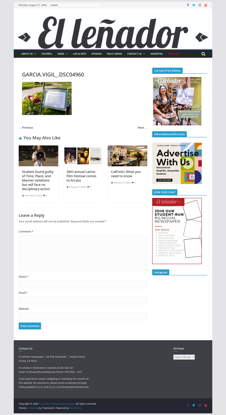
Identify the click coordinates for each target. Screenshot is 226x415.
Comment (26, 231)
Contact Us (134, 53)
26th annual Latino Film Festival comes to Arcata (81, 176)
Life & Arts (79, 53)
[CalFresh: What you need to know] (127, 148)
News (61, 53)
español (47, 53)
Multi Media (114, 53)
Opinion (96, 53)
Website (24, 309)
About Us (27, 53)
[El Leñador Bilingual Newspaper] (113, 19)
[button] (34, 53)
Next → (142, 127)
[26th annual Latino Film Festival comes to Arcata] (83, 148)
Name (23, 276)
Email (23, 293)
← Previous (26, 127)
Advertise (157, 53)
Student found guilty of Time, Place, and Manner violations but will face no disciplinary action (37, 180)
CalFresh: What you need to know (126, 173)
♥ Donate (173, 53)
